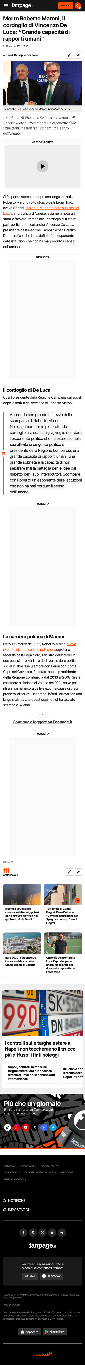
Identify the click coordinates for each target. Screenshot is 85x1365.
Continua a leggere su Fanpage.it (42, 722)
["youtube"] (25, 1127)
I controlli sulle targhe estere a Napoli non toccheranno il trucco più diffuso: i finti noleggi (40, 1049)
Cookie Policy (11, 1172)
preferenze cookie (14, 1178)
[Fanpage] (42, 1246)
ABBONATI (65, 5)
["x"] (34, 1127)
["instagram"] (16, 1127)
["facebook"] (43, 1127)
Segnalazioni (28, 1166)
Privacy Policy (50, 1166)
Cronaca (8, 862)
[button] (78, 55)
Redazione (66, 1172)
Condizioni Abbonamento (40, 1172)
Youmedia (9, 1166)
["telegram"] (53, 1127)
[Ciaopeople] (42, 1354)
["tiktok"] (7, 1127)
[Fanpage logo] (23, 5)
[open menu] (4, 5)
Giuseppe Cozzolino (26, 55)
